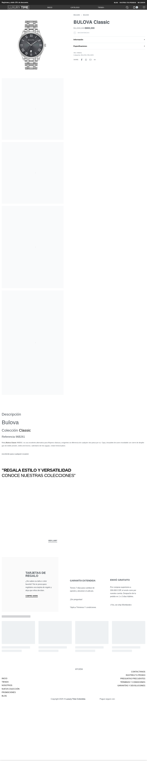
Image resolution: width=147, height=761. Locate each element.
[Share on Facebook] (82, 60)
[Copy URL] (95, 60)
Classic (25, 430)
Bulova (8, 442)
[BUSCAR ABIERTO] (127, 7)
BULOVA (86, 15)
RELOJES (77, 15)
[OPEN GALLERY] (33, 45)
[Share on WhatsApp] (86, 60)
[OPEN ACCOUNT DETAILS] (144, 7)
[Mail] (90, 60)
